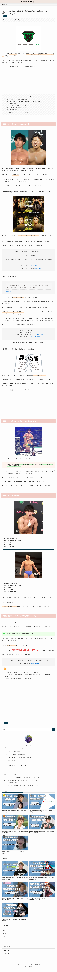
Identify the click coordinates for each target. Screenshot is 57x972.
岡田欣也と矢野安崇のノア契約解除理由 (17, 99)
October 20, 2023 (35, 336)
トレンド (6, 933)
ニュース (5, 723)
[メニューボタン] (1, 1)
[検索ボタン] (55, 1)
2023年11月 (7, 946)
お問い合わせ (37, 964)
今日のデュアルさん (28, 2)
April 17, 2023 (37, 268)
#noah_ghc (34, 265)
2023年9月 (6, 953)
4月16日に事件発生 (13, 103)
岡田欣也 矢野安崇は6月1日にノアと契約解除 (19, 105)
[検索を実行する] (53, 729)
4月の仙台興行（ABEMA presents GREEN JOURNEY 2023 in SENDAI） (25, 101)
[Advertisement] (28, 79)
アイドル (6, 930)
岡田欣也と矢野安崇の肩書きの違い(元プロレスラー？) (20, 107)
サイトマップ (20, 964)
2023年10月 (7, 950)
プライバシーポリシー (28, 964)
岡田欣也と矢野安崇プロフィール (15, 109)
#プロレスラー (43, 334)
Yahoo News (8, 291)
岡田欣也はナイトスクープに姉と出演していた (18, 112)
